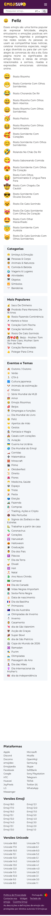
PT (36, 11)
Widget (23, 898)
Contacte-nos (10, 898)
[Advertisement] (25, 715)
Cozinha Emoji (20, 902)
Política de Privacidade (15, 895)
